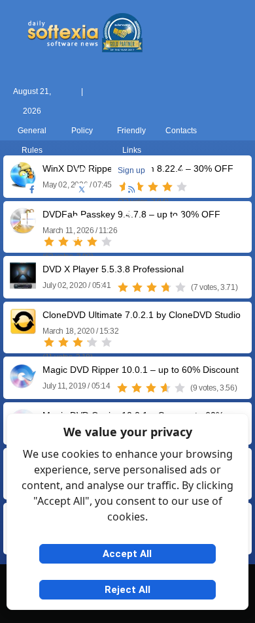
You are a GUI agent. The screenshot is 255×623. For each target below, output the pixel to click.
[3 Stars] (151, 287)
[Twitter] (81, 190)
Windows (28, 238)
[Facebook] (32, 190)
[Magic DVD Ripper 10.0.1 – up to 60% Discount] (23, 384)
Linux (128, 238)
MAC (78, 238)
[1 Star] (122, 287)
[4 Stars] (166, 287)
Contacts (181, 130)
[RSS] (131, 190)
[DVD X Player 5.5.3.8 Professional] (23, 284)
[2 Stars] (137, 287)
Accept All (127, 554)
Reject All (127, 590)
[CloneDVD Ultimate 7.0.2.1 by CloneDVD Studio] (23, 329)
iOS (177, 238)
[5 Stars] (180, 287)
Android (227, 238)
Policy (82, 130)
